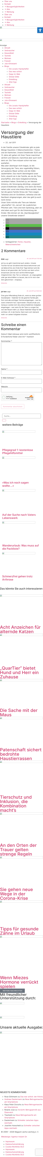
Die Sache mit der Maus (18, 712)
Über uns (8, 1)
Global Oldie (14, 77)
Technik (7, 56)
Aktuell (7, 48)
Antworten (4, 283)
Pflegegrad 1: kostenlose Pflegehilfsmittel (17, 451)
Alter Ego (13, 82)
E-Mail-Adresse (8, 378)
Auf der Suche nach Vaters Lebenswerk (19, 516)
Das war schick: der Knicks (31, 1097)
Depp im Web (14, 74)
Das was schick (15, 71)
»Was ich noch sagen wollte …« (15, 484)
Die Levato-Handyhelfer (19, 69)
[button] (7, 220)
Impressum (10, 1141)
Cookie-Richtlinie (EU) (15, 1147)
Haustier (27, 242)
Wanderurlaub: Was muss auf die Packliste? (20, 547)
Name (4, 369)
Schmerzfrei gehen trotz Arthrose (17, 578)
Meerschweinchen (13, 244)
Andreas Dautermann (13, 1099)
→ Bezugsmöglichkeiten (14, 6)
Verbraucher (9, 50)
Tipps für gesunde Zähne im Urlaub (19, 931)
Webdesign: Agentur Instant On (14, 1137)
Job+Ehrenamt (10, 63)
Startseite (5, 122)
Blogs (6, 66)
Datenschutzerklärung (15, 1144)
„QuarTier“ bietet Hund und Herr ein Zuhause (19, 672)
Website (4, 386)
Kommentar (6, 341)
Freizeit (7, 61)
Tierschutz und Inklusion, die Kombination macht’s (16, 803)
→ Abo (7, 9)
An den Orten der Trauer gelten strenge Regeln (18, 850)
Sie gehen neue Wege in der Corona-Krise (16, 894)
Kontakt (7, 4)
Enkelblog (13, 79)
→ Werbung (9, 12)
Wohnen (7, 58)
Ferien (20, 242)
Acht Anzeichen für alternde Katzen (20, 629)
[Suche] (4, 420)
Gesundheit (9, 53)
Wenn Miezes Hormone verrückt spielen (19, 982)
